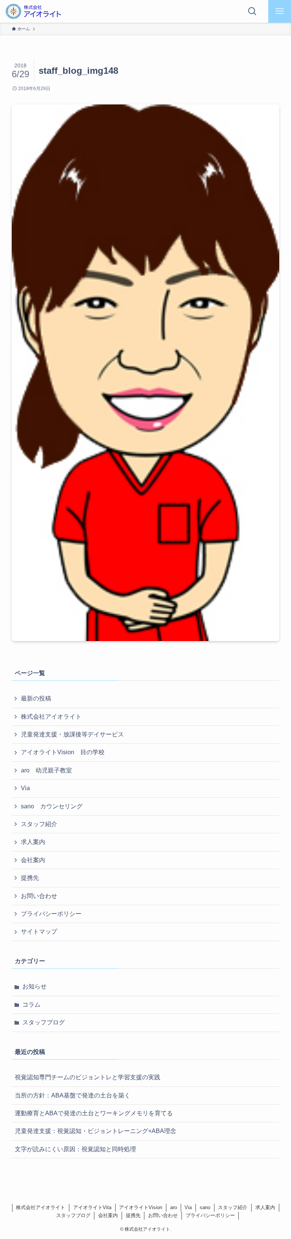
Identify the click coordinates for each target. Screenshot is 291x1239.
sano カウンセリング (52, 806)
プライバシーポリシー (51, 914)
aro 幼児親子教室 (46, 770)
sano (205, 1207)
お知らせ (34, 986)
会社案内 (33, 860)
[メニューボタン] (279, 11)
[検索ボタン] (252, 11)
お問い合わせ (39, 896)
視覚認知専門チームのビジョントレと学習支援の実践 (87, 1077)
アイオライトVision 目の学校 (63, 752)
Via (25, 788)
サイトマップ (39, 931)
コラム (31, 1004)
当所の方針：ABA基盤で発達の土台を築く (72, 1095)
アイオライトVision (140, 1207)
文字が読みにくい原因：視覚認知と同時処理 (75, 1149)
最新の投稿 (36, 698)
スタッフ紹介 (39, 824)
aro (173, 1207)
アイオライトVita (92, 1207)
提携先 (30, 878)
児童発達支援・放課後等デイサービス (72, 734)
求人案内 (33, 842)
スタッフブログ (43, 1022)
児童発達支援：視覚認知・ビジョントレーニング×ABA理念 (95, 1131)
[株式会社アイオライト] (33, 11)
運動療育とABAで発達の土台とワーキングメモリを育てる (94, 1113)
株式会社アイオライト (51, 716)
